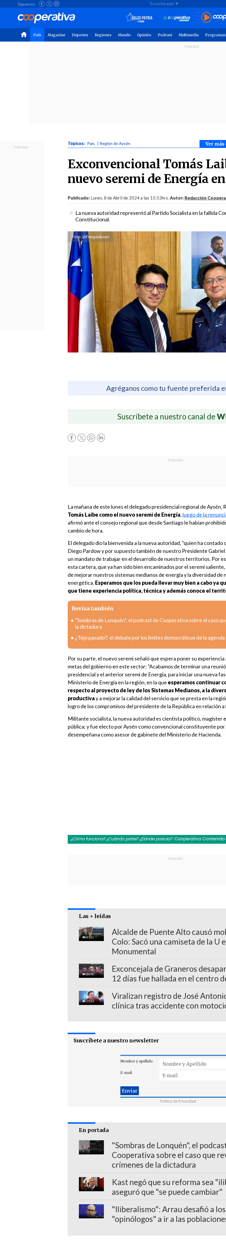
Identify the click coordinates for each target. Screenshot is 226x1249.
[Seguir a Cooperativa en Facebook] (42, 4)
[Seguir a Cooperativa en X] (49, 4)
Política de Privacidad (178, 1101)
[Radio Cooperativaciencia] (177, 18)
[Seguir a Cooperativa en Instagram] (56, 4)
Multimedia (189, 35)
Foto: (76, 236)
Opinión (144, 35)
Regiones (103, 35)
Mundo (124, 35)
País (37, 35)
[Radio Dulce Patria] (139, 17)
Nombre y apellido (136, 1061)
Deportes (80, 35)
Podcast (165, 35)
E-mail (126, 1072)
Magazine (56, 35)
